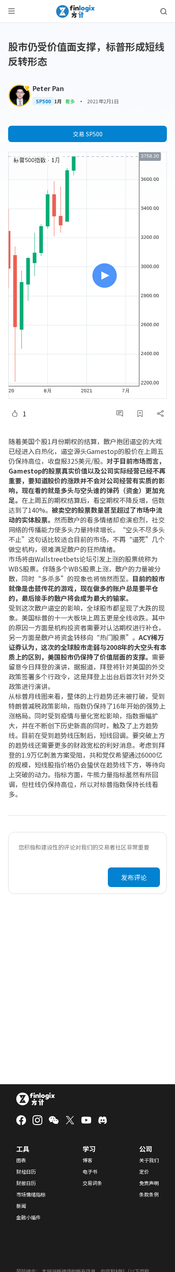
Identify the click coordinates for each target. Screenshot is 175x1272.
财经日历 (26, 1171)
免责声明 (149, 1183)
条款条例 (149, 1194)
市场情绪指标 (31, 1194)
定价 (144, 1171)
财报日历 (26, 1183)
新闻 (21, 1206)
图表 (21, 1160)
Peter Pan (48, 88)
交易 (88, 134)
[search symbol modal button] (163, 11)
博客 (87, 1160)
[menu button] (11, 11)
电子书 (90, 1171)
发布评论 (134, 877)
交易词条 (92, 1183)
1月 (58, 101)
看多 (70, 101)
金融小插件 (28, 1217)
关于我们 (149, 1160)
